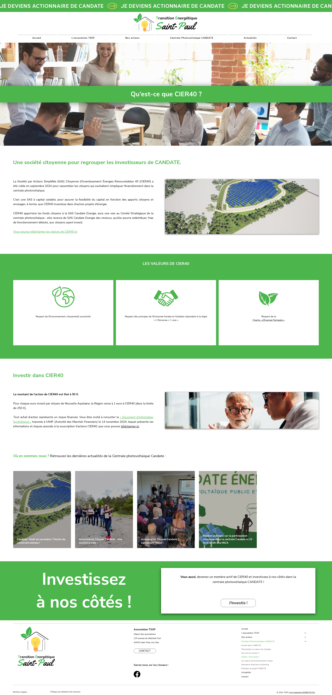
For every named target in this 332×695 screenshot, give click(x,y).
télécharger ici (130, 426)
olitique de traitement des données (65, 692)
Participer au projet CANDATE (253, 668)
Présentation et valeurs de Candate (256, 649)
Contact (244, 676)
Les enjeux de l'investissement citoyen (257, 661)
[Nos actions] (305, 637)
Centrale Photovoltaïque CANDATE (258, 641)
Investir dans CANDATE (251, 645)
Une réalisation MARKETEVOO (302, 692)
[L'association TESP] (305, 633)
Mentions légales (20, 692)
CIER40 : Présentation (250, 657)
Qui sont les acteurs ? (250, 653)
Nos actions (246, 637)
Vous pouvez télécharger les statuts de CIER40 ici (45, 232)
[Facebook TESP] (137, 674)
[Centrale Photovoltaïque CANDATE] (305, 641)
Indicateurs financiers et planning (255, 664)
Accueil (244, 628)
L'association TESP (250, 633)
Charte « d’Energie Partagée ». (269, 320)
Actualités (246, 672)
